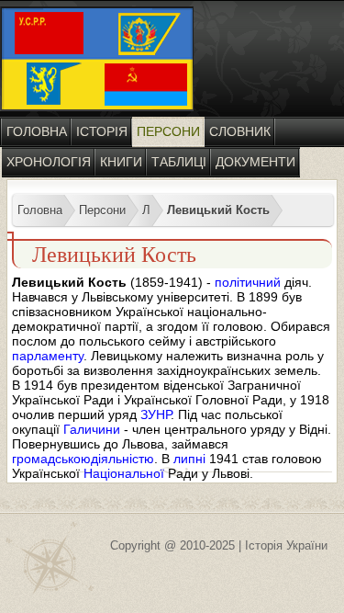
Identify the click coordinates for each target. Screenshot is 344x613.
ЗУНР (155, 414)
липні (189, 458)
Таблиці (178, 161)
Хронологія (48, 161)
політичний (248, 282)
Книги (121, 161)
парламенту (47, 355)
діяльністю (122, 458)
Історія (102, 131)
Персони (168, 131)
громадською (51, 458)
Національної (123, 473)
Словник (240, 131)
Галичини (91, 429)
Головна (36, 131)
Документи (255, 161)
